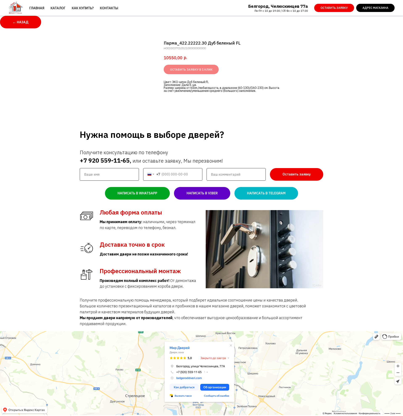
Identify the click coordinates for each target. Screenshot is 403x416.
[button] (334, 8)
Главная (36, 8)
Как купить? (83, 8)
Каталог (58, 8)
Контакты (109, 8)
